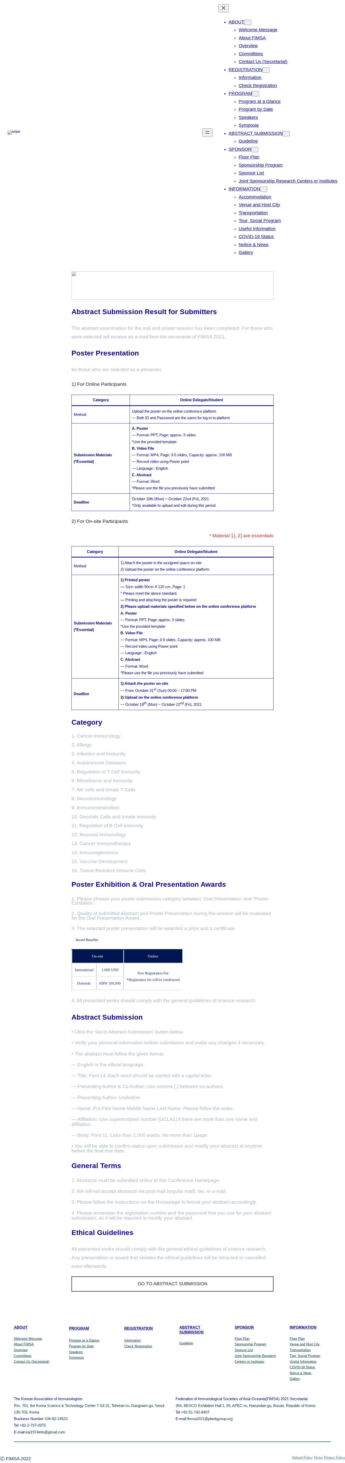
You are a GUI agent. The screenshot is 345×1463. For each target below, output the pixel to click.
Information (132, 1340)
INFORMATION (303, 1327)
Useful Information (303, 1362)
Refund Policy (302, 1457)
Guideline (186, 1343)
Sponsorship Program (250, 1344)
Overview (21, 1350)
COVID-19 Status (302, 1367)
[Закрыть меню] (223, 8)
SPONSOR (244, 1327)
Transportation (300, 1350)
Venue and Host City (305, 1344)
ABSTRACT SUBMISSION (191, 1329)
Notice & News (300, 1373)
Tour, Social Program (305, 1356)
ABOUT (21, 1327)
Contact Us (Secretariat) (31, 1362)
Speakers (76, 1352)
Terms (318, 1457)
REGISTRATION (138, 1328)
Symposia (76, 1357)
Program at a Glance (84, 1340)
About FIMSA (24, 1344)
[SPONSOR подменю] (254, 149)
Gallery (295, 1379)
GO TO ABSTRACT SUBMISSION (172, 1283)
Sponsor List (244, 1350)
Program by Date (81, 1346)
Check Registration (138, 1346)
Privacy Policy (334, 1457)
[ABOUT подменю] (247, 22)
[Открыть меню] (207, 133)
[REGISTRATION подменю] (265, 70)
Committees (23, 1356)
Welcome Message (28, 1339)
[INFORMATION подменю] (263, 189)
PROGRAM (79, 1328)
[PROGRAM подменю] (255, 93)
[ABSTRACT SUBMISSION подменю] (286, 133)
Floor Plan (242, 1339)
